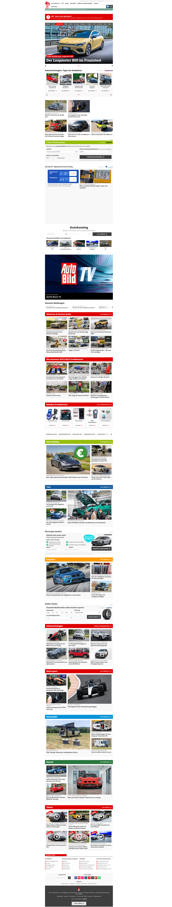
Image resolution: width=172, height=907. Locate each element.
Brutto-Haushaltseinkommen (95, 149)
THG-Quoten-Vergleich (86, 867)
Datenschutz (55, 892)
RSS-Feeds (84, 883)
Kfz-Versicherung (84, 861)
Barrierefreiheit (73, 892)
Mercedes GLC (66, 863)
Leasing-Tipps (83, 863)
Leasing (48, 863)
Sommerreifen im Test (103, 861)
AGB (50, 892)
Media (78, 883)
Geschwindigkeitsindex (53, 615)
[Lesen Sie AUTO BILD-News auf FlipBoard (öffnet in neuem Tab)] (96, 877)
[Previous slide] (45, 65)
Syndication (73, 883)
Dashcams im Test (102, 867)
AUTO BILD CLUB (109, 1)
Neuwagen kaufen (50, 865)
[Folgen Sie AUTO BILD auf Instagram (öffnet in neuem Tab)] (82, 877)
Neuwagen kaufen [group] (51, 434)
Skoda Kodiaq (66, 868)
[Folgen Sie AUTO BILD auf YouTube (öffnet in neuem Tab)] (79, 877)
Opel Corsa (66, 865)
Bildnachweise (97, 896)
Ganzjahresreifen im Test (103, 865)
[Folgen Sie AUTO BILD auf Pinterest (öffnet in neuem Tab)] (89, 877)
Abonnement (100, 1)
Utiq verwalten (79, 894)
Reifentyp (77, 610)
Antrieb (48, 149)
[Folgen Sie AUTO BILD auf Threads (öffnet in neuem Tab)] (92, 877)
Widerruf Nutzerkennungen (102, 892)
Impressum (60, 896)
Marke (48, 547)
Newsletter (93, 1)
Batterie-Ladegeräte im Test (104, 868)
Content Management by (79, 899)
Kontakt (66, 896)
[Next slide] (112, 65)
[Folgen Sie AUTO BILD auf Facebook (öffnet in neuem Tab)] (75, 877)
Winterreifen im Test (102, 863)
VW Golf (65, 861)
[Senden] (69, 877)
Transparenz (72, 896)
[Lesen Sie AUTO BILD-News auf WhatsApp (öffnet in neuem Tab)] (99, 877)
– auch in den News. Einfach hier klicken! (66, 9)
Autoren (90, 896)
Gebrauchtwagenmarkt (52, 861)
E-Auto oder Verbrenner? (86, 868)
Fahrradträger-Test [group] (65, 434)
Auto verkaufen (50, 867)
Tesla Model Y (66, 867)
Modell (71, 547)
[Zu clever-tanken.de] (109, 166)
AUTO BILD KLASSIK (84, 1)
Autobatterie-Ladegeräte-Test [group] (106, 434)
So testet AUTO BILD (82, 896)
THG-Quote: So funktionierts (87, 865)
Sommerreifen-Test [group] (89, 434)
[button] (78, 65)
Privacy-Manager (64, 892)
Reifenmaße (49, 610)
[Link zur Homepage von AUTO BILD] (47, 5)
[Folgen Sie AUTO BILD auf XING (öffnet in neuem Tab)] (86, 877)
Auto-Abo (48, 868)
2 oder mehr (61, 158)
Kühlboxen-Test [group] (77, 434)
